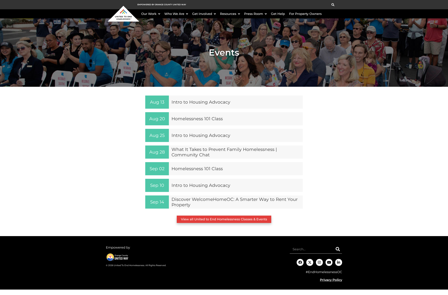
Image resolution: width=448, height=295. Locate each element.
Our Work (148, 14)
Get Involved (202, 14)
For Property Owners (305, 14)
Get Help (278, 14)
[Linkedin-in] (338, 262)
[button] (333, 5)
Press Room (253, 14)
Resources (228, 14)
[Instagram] (319, 262)
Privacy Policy (331, 280)
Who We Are (174, 14)
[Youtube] (329, 262)
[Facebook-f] (300, 262)
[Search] (337, 249)
